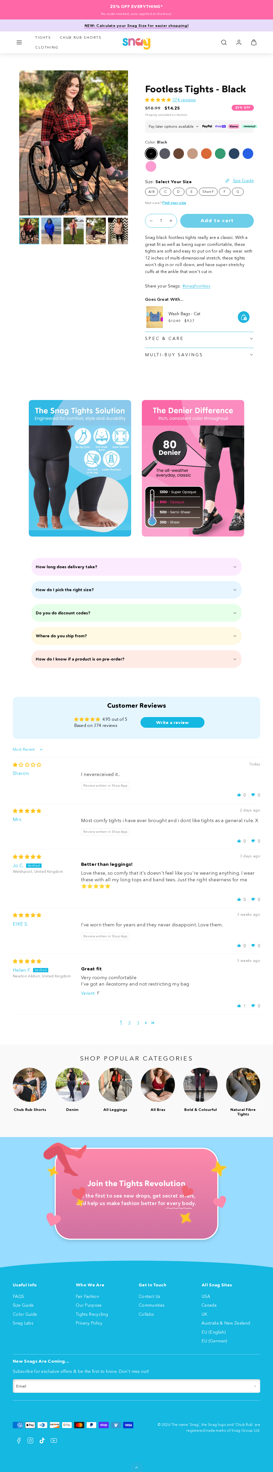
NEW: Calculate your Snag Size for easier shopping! (136, 25)
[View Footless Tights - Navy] (234, 153)
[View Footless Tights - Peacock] (248, 153)
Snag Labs (23, 1323)
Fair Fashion (87, 1296)
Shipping (151, 115)
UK (204, 1314)
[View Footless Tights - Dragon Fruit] (151, 166)
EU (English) (214, 1332)
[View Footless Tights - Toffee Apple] (206, 153)
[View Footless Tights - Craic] (220, 153)
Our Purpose (89, 1305)
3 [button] (138, 1023)
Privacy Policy (89, 1323)
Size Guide (23, 1305)
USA (206, 1296)
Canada (209, 1305)
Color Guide (25, 1314)
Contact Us (149, 1296)
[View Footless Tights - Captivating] (192, 153)
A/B (151, 192)
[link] (238, 42)
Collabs (146, 1314)
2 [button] (129, 1023)
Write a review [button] (172, 722)
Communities (152, 1305)
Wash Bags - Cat (184, 313)
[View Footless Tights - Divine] (178, 153)
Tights (43, 37)
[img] (27, 765)
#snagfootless (196, 286)
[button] (19, 42)
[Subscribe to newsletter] (255, 1386)
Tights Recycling (92, 1314)
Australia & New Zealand (226, 1323)
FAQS (18, 1296)
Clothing (47, 47)
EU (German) (214, 1340)
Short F (208, 192)
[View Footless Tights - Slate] (164, 153)
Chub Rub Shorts (81, 37)
